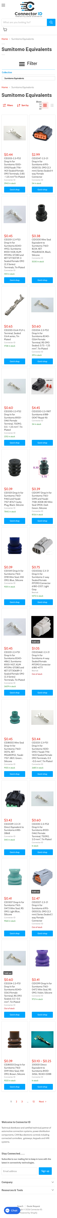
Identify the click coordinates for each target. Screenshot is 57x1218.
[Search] (51, 22)
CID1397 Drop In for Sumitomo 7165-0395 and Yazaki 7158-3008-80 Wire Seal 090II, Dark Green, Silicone (42, 500)
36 (40, 106)
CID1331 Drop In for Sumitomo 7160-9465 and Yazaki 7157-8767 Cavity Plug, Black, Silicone (14, 499)
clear (52, 72)
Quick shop (14, 189)
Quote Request (33, 1206)
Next (41, 1101)
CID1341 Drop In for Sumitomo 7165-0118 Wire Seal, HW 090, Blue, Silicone (14, 575)
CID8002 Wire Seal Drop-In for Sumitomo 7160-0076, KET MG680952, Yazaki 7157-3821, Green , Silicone (14, 752)
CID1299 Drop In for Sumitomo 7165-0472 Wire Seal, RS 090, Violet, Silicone (42, 988)
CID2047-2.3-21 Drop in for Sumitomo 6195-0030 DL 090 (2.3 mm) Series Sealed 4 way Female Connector (42, 167)
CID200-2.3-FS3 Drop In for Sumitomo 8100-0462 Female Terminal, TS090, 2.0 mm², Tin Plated (41, 832)
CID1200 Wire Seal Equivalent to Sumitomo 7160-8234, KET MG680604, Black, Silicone (41, 247)
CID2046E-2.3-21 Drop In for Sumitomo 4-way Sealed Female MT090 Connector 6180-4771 (41, 660)
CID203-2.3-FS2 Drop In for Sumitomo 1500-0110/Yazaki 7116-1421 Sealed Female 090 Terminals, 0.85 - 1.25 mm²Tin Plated (14, 167)
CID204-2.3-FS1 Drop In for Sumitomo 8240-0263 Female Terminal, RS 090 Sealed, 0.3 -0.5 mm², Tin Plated (13, 992)
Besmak (35, 592)
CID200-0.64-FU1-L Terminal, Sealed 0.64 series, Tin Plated (14, 335)
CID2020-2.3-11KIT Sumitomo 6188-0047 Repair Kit (41, 414)
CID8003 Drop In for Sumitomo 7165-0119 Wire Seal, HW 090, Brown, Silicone (14, 1069)
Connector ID (9, 180)
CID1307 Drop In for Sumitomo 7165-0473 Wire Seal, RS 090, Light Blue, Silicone (14, 908)
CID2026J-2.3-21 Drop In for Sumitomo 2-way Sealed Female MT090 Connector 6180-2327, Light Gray (41, 580)
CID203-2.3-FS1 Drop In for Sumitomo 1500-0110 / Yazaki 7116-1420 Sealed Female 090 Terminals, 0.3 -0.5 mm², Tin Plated (42, 752)
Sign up (45, 1170)
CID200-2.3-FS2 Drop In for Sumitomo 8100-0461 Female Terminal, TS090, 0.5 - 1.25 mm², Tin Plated (13, 420)
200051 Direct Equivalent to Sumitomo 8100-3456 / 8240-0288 (41, 1069)
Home (5, 39)
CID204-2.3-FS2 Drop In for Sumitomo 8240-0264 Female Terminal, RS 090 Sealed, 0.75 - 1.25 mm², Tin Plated (41, 339)
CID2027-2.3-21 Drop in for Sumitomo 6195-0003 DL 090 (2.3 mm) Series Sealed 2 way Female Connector (42, 911)
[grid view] (44, 105)
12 (34, 1101)
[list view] (51, 105)
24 (40, 104)
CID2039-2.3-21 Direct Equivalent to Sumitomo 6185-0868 (14, 829)
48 (40, 108)
